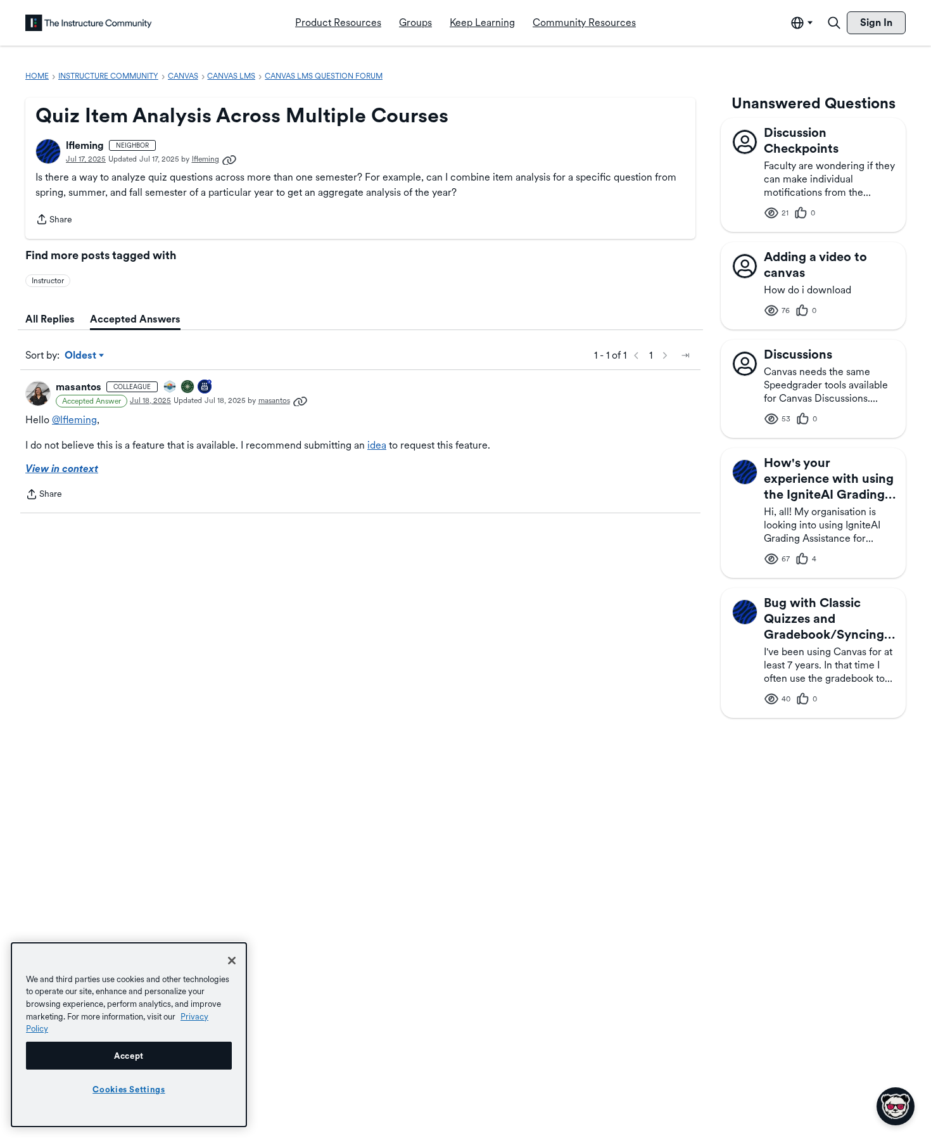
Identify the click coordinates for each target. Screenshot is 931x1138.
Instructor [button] (48, 280)
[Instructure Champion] (170, 387)
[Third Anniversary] (205, 387)
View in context (61, 469)
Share (53, 220)
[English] (88, 23)
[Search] (834, 22)
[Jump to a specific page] (685, 355)
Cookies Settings (128, 1089)
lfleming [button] (85, 145)
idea (376, 445)
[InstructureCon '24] (188, 387)
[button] (48, 151)
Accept (129, 1056)
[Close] (232, 961)
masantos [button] (78, 387)
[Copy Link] (229, 159)
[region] (129, 1035)
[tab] (50, 319)
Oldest (81, 356)
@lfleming (74, 420)
